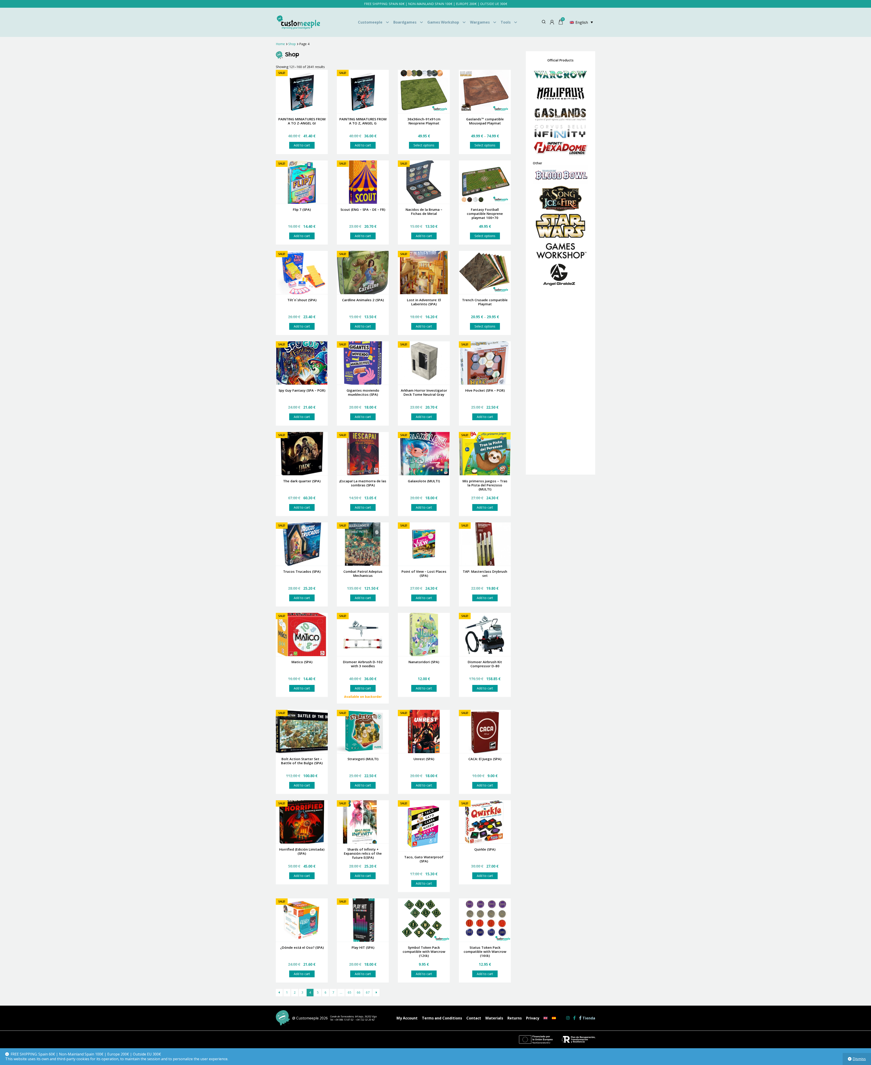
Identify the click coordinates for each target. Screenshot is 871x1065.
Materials (494, 1018)
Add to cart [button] (302, 145)
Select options (423, 145)
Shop (292, 44)
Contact (473, 1018)
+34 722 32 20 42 (364, 1019)
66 (358, 992)
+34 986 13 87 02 (343, 1019)
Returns (514, 1018)
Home (280, 44)
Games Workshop (443, 22)
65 (349, 992)
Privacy (532, 1018)
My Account (407, 1018)
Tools (506, 22)
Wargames (480, 22)
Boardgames (404, 22)
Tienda (588, 1018)
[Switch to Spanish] (554, 1018)
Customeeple (370, 22)
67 (367, 992)
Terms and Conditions (442, 1018)
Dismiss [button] (859, 1058)
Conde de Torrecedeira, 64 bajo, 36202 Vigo (353, 1016)
